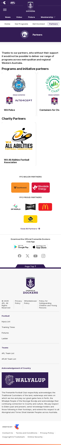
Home (7, 24)
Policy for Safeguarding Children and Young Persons (48, 304)
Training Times (8, 327)
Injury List (6, 321)
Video (19, 17)
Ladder (5, 338)
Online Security (35, 437)
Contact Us (7, 433)
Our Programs (21, 24)
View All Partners (28, 229)
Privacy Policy (18, 302)
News (7, 17)
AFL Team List (8, 353)
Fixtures (5, 333)
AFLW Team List (9, 359)
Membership (47, 17)
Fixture (31, 17)
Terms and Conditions (26, 433)
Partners (53, 24)
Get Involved (38, 24)
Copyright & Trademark (13, 437)
